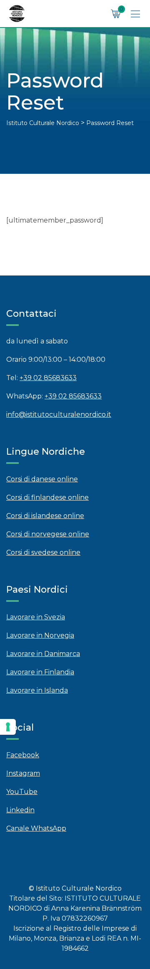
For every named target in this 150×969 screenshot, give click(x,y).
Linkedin (20, 810)
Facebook (22, 755)
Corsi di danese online (42, 479)
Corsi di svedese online (43, 552)
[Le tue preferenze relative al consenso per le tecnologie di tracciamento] (8, 727)
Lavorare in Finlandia (40, 672)
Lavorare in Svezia (35, 617)
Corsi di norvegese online (47, 534)
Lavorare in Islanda (37, 690)
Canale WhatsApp (36, 828)
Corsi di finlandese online (47, 497)
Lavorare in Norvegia (40, 635)
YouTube (22, 792)
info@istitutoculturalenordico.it (58, 414)
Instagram (23, 773)
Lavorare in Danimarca (43, 654)
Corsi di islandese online (45, 516)
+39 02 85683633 (48, 378)
